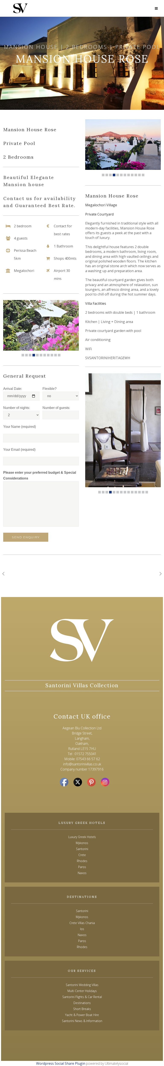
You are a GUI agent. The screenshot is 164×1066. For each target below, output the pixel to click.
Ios (82, 929)
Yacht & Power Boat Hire (82, 1015)
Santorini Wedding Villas (82, 985)
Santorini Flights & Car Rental (82, 997)
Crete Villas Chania (82, 923)
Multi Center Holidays (82, 991)
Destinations (82, 1003)
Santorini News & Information (82, 1021)
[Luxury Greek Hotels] (20, 8)
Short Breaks (82, 1009)
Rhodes (82, 947)
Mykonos (82, 917)
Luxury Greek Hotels (82, 837)
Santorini (82, 911)
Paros (82, 941)
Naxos (82, 935)
